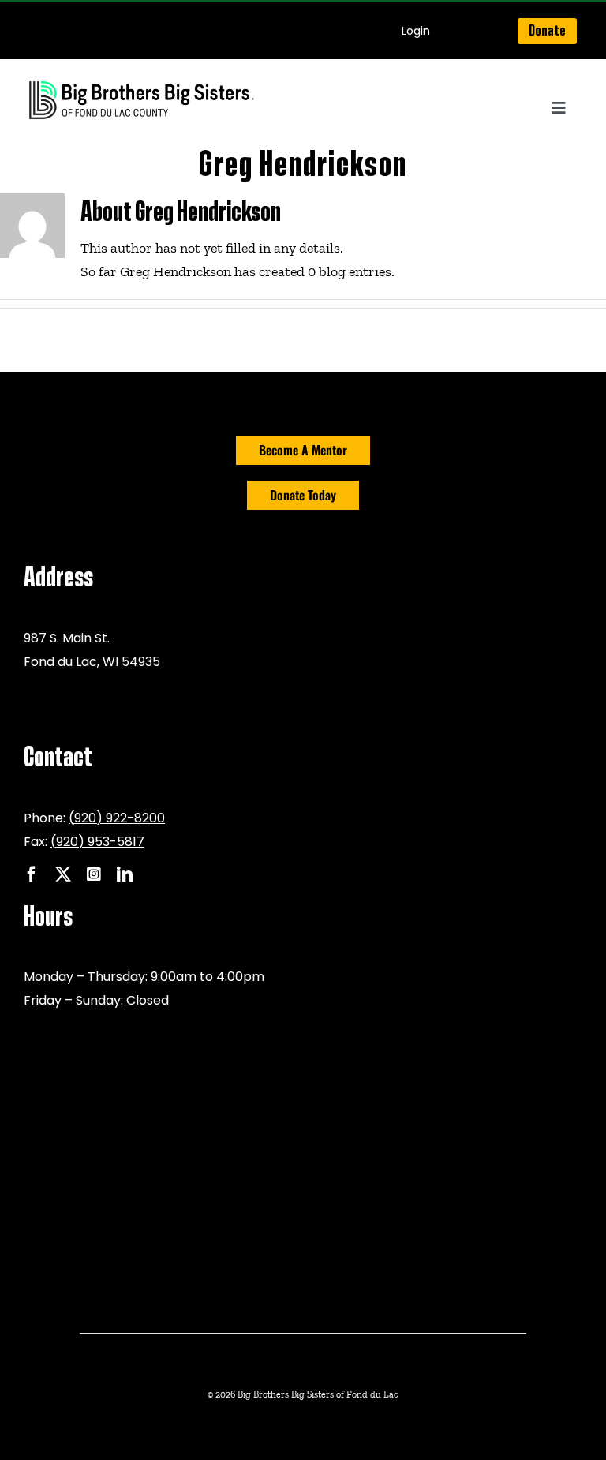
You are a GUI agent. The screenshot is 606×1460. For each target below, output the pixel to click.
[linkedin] (125, 874)
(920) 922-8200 (117, 818)
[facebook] (31, 874)
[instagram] (94, 874)
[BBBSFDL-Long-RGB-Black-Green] (142, 83)
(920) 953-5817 (97, 842)
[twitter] (63, 874)
